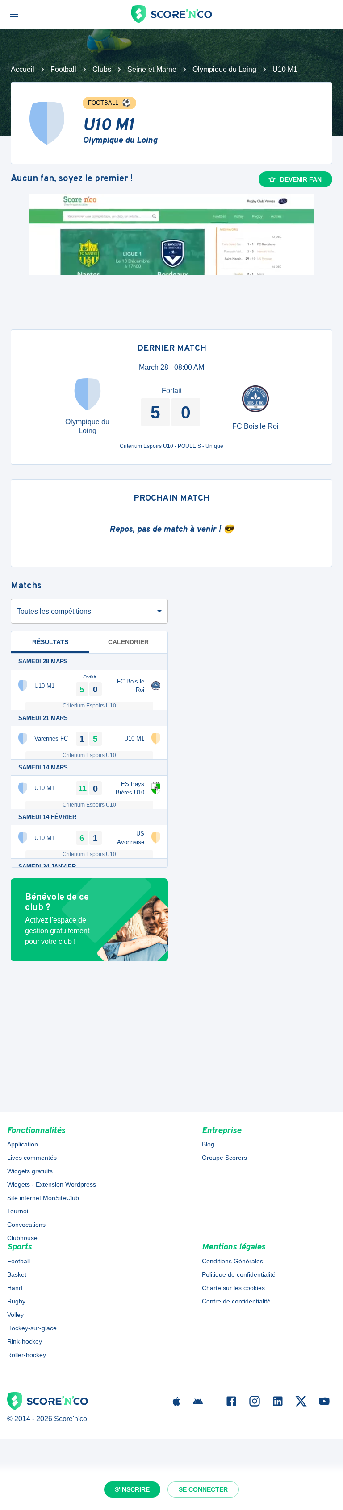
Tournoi (17, 1211)
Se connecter (203, 1489)
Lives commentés (32, 1157)
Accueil (22, 69)
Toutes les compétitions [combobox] (54, 611)
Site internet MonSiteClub (43, 1197)
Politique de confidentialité (239, 1274)
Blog (208, 1144)
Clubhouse (22, 1237)
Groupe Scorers (224, 1157)
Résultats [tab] (50, 641)
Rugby (16, 1301)
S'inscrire (132, 1489)
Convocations (26, 1224)
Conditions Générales (232, 1261)
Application (22, 1144)
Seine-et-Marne (151, 69)
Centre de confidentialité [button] (236, 1301)
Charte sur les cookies (233, 1287)
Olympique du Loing (224, 69)
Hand (14, 1287)
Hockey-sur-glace (32, 1328)
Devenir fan (301, 179)
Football (63, 69)
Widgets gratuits (30, 1171)
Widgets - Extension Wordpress (51, 1184)
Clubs (101, 69)
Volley (15, 1314)
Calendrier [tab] (128, 641)
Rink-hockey (24, 1341)
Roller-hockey (26, 1354)
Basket (16, 1274)
